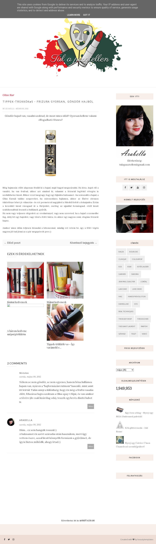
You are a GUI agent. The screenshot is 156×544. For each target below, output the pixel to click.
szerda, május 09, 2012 (30, 376)
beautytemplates (145, 539)
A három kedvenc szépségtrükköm (17, 332)
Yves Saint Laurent (127, 326)
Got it (86, 15)
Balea (121, 252)
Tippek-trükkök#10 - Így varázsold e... (61, 346)
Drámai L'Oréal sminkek (134, 215)
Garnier (122, 274)
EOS (120, 267)
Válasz (90, 406)
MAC (120, 296)
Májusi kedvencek (56, 302)
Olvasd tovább (135, 221)
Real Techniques (126, 311)
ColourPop (137, 259)
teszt (133, 334)
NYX (136, 304)
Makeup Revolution (137, 296)
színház (122, 334)
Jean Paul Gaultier (127, 282)
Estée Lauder (143, 267)
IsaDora (134, 274)
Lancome (123, 289)
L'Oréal (144, 282)
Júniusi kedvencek (17, 302)
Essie (129, 267)
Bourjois (133, 252)
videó (144, 334)
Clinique (122, 259)
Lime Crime (137, 289)
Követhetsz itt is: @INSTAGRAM (78, 520)
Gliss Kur (8, 95)
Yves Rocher (142, 319)
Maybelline (124, 304)
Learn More (73, 15)
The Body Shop (125, 319)
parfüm (144, 326)
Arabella (10, 109)
